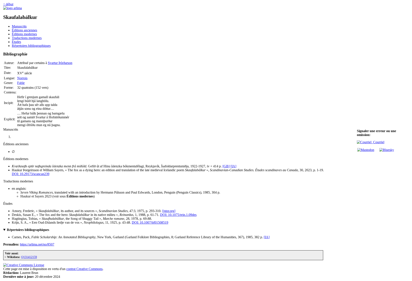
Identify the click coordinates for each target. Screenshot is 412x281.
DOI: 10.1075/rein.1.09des (178, 215)
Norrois (22, 78)
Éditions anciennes (24, 30)
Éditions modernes (24, 34)
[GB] (226, 166)
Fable (21, 83)
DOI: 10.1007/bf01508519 (150, 222)
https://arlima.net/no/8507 (37, 244)
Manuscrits (19, 26)
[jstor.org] (168, 211)
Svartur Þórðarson (60, 63)
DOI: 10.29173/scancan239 (30, 174)
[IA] (233, 166)
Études (16, 42)
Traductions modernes (27, 38)
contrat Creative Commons (84, 269)
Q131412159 (29, 257)
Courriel (377, 142)
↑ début (8, 4)
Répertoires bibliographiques (31, 45)
